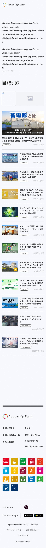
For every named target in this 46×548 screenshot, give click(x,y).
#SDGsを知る (26, 325)
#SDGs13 (24, 235)
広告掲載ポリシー (33, 530)
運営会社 (34, 525)
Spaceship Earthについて (18, 525)
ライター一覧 (23, 535)
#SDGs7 (6, 144)
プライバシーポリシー (15, 530)
